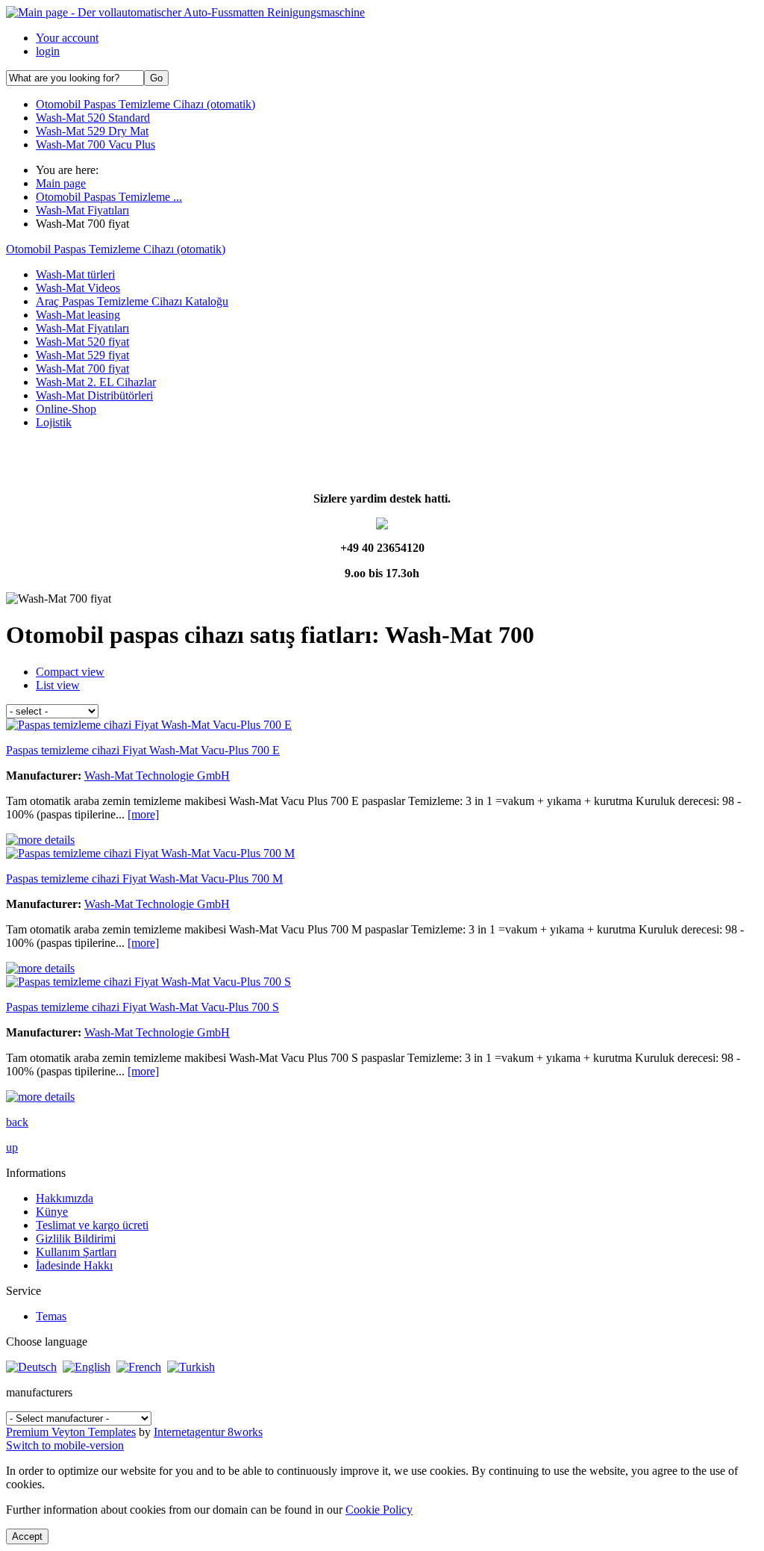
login (48, 51)
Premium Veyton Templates (71, 1432)
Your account (67, 37)
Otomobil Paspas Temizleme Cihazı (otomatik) (115, 249)
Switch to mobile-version (65, 1445)
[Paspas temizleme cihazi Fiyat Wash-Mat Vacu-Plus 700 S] (40, 1096)
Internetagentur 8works (208, 1432)
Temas (51, 1316)
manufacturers (39, 1392)
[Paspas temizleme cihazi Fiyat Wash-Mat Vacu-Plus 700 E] (40, 839)
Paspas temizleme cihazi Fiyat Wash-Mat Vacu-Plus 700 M (144, 878)
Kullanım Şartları (76, 1252)
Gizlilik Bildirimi (76, 1238)
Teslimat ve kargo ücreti (92, 1225)
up (12, 1147)
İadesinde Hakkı (74, 1265)
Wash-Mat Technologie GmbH (157, 775)
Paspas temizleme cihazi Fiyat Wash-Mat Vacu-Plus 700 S (142, 1007)
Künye (52, 1211)
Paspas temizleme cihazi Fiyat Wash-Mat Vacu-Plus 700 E (143, 750)
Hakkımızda (64, 1198)
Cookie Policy (379, 1509)
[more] (143, 814)
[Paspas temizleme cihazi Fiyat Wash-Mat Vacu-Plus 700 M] (40, 968)
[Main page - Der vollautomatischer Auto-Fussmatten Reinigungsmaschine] (185, 12)
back (17, 1122)
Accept (27, 1536)
